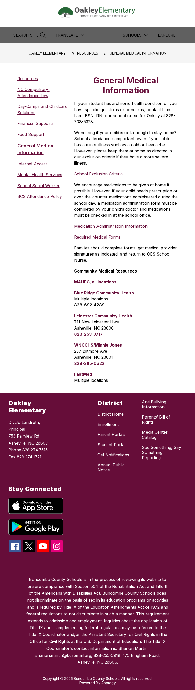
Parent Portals (111, 434)
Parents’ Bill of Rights (156, 419)
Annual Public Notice (111, 467)
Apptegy (108, 683)
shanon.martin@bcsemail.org (63, 655)
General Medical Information (138, 53)
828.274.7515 (35, 449)
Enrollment (108, 424)
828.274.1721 (29, 456)
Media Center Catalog (155, 435)
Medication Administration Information (111, 226)
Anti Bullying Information (154, 404)
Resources (87, 53)
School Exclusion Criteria (98, 173)
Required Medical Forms (97, 237)
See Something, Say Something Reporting (161, 452)
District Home (111, 414)
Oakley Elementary (47, 53)
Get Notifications (113, 454)
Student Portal (111, 444)
